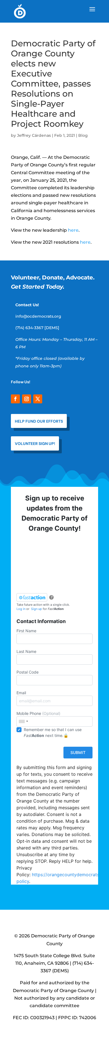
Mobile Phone (38, 713)
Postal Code (27, 672)
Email (21, 692)
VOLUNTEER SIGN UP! (35, 443)
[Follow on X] (37, 398)
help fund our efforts (39, 421)
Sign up (36, 609)
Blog (83, 135)
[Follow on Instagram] (26, 398)
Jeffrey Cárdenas (34, 135)
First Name (26, 630)
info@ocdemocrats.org (38, 316)
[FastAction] (31, 597)
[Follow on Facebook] (15, 398)
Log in (20, 609)
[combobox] (23, 721)
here (73, 230)
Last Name (26, 651)
